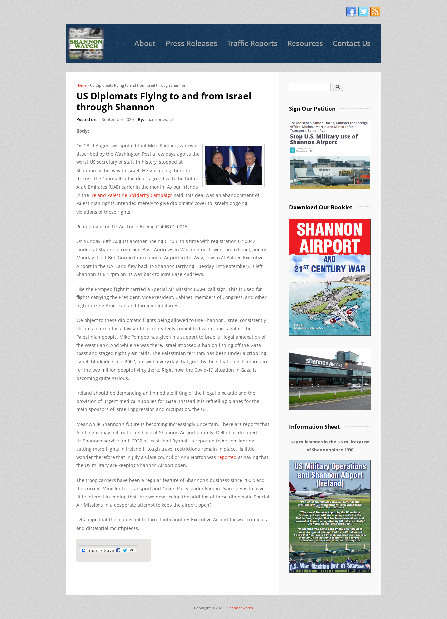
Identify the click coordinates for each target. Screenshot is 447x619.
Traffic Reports (252, 43)
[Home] (86, 43)
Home (81, 85)
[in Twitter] (363, 12)
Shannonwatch (240, 607)
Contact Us (352, 43)
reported (227, 457)
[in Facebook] (351, 12)
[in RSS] (375, 12)
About (145, 43)
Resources (305, 43)
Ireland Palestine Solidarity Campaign (131, 195)
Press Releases (191, 43)
